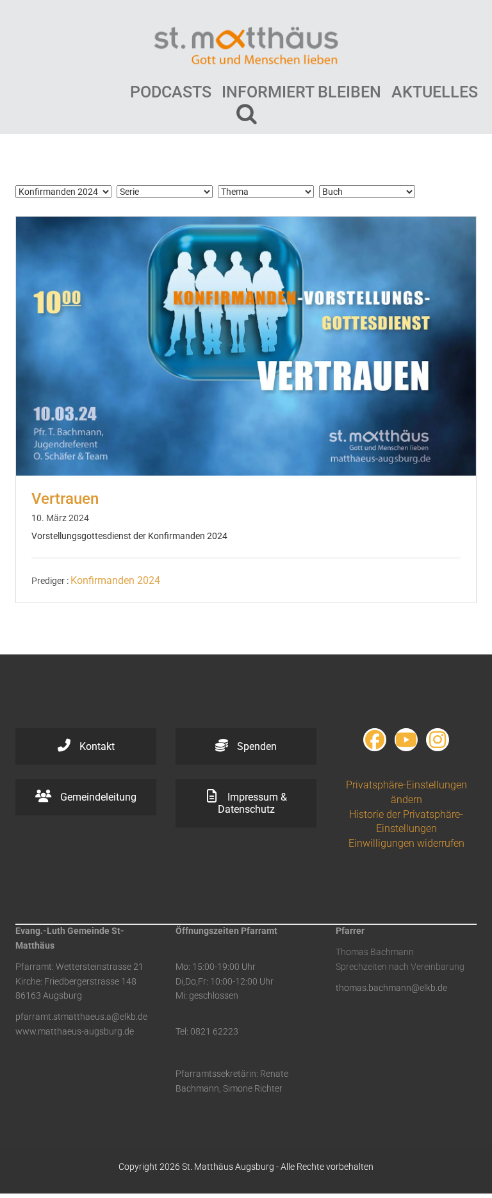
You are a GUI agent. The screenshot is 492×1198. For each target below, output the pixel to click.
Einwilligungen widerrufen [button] (406, 843)
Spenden (255, 746)
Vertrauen (65, 499)
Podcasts (170, 92)
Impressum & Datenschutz (252, 803)
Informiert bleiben (301, 92)
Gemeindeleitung (97, 797)
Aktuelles (434, 92)
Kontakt (96, 746)
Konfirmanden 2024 (115, 580)
